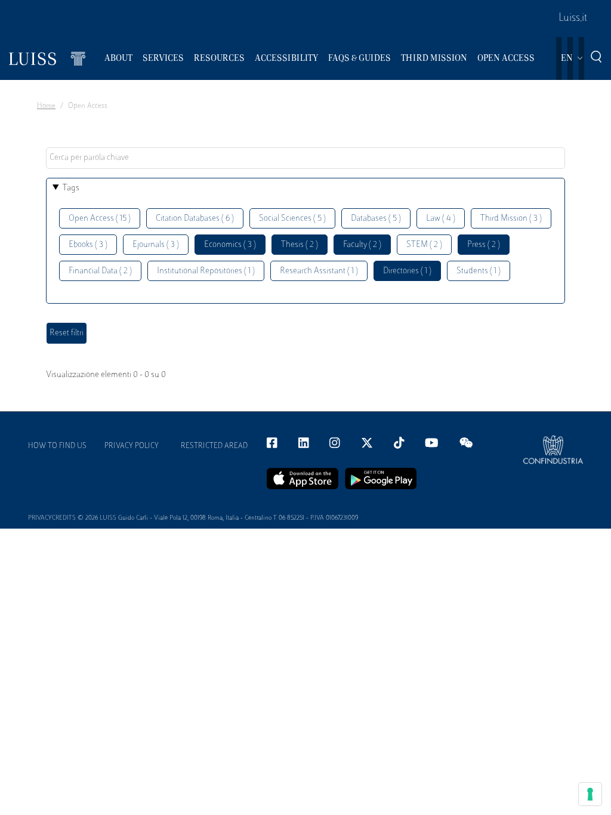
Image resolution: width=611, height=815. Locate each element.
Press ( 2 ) (483, 244)
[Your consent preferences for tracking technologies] (590, 794)
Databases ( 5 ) (376, 218)
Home (46, 106)
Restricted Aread (214, 446)
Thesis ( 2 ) (299, 244)
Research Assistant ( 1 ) (319, 271)
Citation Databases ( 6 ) (195, 218)
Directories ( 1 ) (407, 271)
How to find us (57, 446)
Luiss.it (572, 18)
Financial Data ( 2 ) (100, 271)
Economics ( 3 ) (230, 244)
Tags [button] (71, 188)
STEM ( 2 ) (424, 244)
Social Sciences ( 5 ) (292, 218)
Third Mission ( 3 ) (511, 218)
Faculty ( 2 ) (362, 244)
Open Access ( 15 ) (100, 218)
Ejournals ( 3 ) (155, 244)
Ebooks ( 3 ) (88, 244)
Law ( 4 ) (440, 218)
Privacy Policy (131, 446)
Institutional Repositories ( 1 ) (206, 271)
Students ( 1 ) (478, 271)
